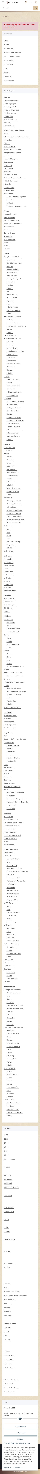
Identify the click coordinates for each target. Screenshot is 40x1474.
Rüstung (9, 1049)
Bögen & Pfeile (12, 865)
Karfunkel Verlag (10, 1263)
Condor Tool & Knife (11, 1187)
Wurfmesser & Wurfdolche (16, 881)
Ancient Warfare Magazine (16, 197)
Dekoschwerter (12, 405)
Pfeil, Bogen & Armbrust (12, 339)
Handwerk (7, 156)
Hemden (10, 654)
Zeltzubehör (11, 808)
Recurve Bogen (12, 348)
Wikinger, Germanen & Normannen (16, 137)
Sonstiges (7, 718)
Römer (9, 463)
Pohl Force (8, 1316)
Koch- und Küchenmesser (13, 224)
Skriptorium (8, 777)
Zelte (6, 789)
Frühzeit (9, 457)
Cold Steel (8, 1183)
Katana (9, 1078)
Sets (8, 538)
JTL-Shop (24, 1471)
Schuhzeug (10, 1056)
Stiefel (9, 698)
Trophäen (7, 969)
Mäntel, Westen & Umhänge (14, 682)
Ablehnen (20, 1439)
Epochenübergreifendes (12, 149)
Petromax (7, 1308)
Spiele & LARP (9, 190)
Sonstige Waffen (12, 1087)
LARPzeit (10, 203)
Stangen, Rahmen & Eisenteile (17, 802)
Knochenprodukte (10, 107)
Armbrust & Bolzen (13, 859)
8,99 (5, 1151)
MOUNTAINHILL (9, 1300)
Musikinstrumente (10, 113)
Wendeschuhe (12, 701)
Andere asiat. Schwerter (15, 401)
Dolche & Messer (13, 890)
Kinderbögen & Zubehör (15, 351)
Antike (6, 134)
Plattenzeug (8, 526)
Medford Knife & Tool (11, 1292)
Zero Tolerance (9, 1392)
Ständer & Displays (13, 758)
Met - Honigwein (10, 605)
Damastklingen (9, 233)
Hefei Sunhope (9, 1239)
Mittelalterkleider (13, 644)
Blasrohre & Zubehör (14, 364)
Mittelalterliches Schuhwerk (16, 692)
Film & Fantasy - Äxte (14, 263)
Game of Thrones (13, 1109)
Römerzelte (11, 796)
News (6, 40)
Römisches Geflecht (14, 513)
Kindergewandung (10, 715)
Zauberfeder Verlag (11, 1388)
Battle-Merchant (10, 1159)
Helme (6, 454)
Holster (9, 329)
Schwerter (7, 398)
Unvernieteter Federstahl (16, 520)
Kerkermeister (9, 767)
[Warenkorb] (35, 2)
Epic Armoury (8, 1207)
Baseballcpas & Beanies (15, 676)
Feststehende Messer (11, 220)
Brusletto (7, 1167)
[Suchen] (35, 8)
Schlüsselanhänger (10, 119)
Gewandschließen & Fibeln (13, 823)
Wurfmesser (8, 236)
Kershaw (7, 1267)
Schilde (6, 376)
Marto (6, 1288)
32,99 (6, 1139)
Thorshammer (9, 845)
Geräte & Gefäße (13, 745)
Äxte (8, 862)
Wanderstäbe (11, 761)
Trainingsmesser (9, 239)
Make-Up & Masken (11, 944)
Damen (6, 635)
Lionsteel (7, 1283)
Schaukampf (11, 482)
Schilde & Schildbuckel (15, 1005)
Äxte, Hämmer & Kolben (12, 257)
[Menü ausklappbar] (3, 1)
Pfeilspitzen (11, 357)
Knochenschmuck (10, 832)
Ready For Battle (10, 1324)
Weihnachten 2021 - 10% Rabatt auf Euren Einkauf (19, 1415)
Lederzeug (7, 925)
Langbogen (11, 345)
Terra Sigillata (12, 1059)
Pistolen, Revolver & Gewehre (17, 871)
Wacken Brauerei (10, 1368)
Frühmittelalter (12, 469)
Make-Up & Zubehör (14, 953)
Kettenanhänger (10, 829)
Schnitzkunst (11, 1015)
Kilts (8, 660)
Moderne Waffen (13, 894)
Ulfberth (7, 1352)
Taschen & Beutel (13, 632)
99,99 (6, 1155)
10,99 (6, 1135)
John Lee (7, 1251)
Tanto (9, 1090)
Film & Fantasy (9, 1100)
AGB (5, 68)
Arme (8, 529)
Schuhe (6, 685)
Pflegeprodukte (12, 900)
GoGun (6, 1227)
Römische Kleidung (13, 1046)
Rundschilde (11, 389)
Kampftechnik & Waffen (12, 153)
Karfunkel (10, 200)
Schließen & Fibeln (13, 629)
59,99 (6, 1143)
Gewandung (8, 162)
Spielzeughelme (9, 722)
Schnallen (7, 587)
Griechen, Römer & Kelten (13, 1027)
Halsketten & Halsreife (12, 826)
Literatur (7, 249)
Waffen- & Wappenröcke (15, 666)
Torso (8, 532)
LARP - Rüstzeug (9, 903)
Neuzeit (6, 143)
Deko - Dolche (12, 298)
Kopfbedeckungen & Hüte (13, 673)
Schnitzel (7, 123)
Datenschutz (8, 64)
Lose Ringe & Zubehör (14, 510)
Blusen (9, 638)
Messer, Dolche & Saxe (15, 1008)
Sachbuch (7, 171)
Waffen (9, 1062)
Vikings (9, 1115)
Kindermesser (9, 227)
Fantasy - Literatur (10, 175)
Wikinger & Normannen (12, 990)
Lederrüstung (8, 551)
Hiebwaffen (11, 887)
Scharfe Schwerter (13, 427)
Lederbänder (8, 575)
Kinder (6, 670)
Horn (6, 764)
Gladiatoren (11, 466)
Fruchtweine (8, 602)
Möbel (6, 774)
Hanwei (7, 1231)
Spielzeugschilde (10, 725)
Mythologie (8, 165)
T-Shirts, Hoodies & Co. (12, 707)
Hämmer (10, 266)
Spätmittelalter (12, 476)
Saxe (8, 304)
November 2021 (9, 1408)
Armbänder (8, 559)
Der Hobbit (11, 1106)
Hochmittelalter (12, 472)
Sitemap (7, 72)
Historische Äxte (12, 269)
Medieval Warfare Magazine (17, 206)
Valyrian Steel (9, 1360)
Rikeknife (7, 1328)
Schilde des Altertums (14, 392)
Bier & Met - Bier (10, 599)
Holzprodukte (9, 742)
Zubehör (7, 246)
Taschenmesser (9, 217)
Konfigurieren (20, 1433)
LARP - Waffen (9, 856)
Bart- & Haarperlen (11, 819)
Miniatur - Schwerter (14, 417)
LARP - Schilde (9, 853)
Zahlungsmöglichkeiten (12, 52)
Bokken (9, 1071)
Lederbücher (8, 578)
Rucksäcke (10, 938)
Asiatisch (10, 485)
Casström (7, 1175)
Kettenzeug (8, 498)
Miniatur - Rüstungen (11, 110)
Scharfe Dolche (12, 307)
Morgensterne (12, 276)
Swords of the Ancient (14, 1112)
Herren (6, 651)
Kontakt (7, 44)
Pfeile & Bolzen (12, 354)
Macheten (7, 242)
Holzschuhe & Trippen (14, 688)
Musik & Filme (9, 187)
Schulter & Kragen (13, 912)
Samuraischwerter (13, 423)
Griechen (10, 460)
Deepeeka (8, 1195)
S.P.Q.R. (6, 1332)
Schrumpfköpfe (12, 978)
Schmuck (10, 1012)
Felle (6, 736)
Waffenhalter (11, 884)
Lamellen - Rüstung (13, 542)
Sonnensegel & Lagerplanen (17, 799)
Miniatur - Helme (13, 491)
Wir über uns (8, 48)
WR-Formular (8, 60)
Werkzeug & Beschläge (12, 786)
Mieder (9, 641)
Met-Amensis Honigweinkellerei (15, 1296)
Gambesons (8, 450)
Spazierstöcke (9, 126)
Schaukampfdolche (13, 310)
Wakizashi (10, 1093)
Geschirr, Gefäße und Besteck (15, 739)
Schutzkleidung (9, 447)
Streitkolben (11, 282)
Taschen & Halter (10, 591)
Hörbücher (8, 184)
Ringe (6, 841)
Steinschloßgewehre (14, 323)
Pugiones (10, 301)
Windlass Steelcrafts (11, 1380)
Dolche (6, 291)
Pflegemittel (8, 116)
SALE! (6, 963)
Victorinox (8, 1364)
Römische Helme (13, 1043)
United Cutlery (9, 1356)
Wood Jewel (8, 1384)
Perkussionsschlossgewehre (16, 326)
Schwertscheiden (13, 433)
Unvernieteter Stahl (14, 523)
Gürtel (6, 569)
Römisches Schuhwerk (14, 695)
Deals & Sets (8, 960)
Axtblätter (10, 260)
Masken (9, 950)
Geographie (8, 168)
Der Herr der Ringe (13, 1103)
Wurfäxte (10, 285)
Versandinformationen (12, 56)
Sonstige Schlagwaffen (15, 279)
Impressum (8, 76)
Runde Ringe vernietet (15, 516)
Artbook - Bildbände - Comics (15, 178)
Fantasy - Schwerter (14, 408)
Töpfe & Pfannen (10, 783)
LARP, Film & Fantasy (14, 488)
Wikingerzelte (12, 805)
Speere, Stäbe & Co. (14, 878)
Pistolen (9, 320)
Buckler (9, 383)
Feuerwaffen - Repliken (12, 317)
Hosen (9, 657)
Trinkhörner (8, 608)
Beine (9, 535)
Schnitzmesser (9, 230)
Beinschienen (9, 565)
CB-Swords (8, 1179)
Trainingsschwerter (13, 436)
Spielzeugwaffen (10, 728)
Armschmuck (8, 816)
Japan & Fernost (9, 146)
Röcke (9, 647)
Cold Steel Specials (11, 101)
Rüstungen (10, 1002)
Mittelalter (8, 140)
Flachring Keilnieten (14, 501)
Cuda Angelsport (10, 104)
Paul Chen (7, 1304)
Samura (6, 1336)
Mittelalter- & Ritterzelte (15, 793)
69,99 (6, 1147)
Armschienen (8, 562)
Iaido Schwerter (12, 1075)
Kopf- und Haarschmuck (12, 835)
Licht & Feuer (8, 770)
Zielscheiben (11, 361)
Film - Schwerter (12, 411)
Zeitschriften (8, 194)
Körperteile (11, 972)
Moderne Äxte (12, 272)
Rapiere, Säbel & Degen (15, 420)
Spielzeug (10, 755)
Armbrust (10, 342)
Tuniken (9, 663)
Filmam (6, 1219)
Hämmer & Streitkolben (15, 868)
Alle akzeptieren (20, 1426)
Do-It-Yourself (12, 897)
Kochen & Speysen (10, 159)
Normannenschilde (13, 386)
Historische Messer (11, 214)
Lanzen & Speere (10, 335)
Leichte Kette (11, 507)
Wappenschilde (12, 395)
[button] (25, 2)
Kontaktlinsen (11, 947)
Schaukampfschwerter (14, 430)
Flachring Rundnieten (14, 504)
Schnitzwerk (11, 752)
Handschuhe (11, 367)
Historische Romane (11, 181)
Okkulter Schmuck (10, 838)
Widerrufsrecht (9, 80)
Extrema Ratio (9, 1211)
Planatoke (7, 1312)
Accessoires (8, 619)
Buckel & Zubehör (13, 379)
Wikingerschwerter (13, 993)
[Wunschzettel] (30, 2)
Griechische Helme (13, 1034)
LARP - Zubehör (9, 966)
